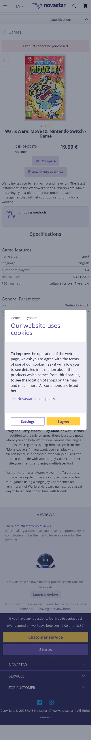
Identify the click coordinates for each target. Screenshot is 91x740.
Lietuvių (17, 318)
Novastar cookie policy (36, 398)
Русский (31, 318)
